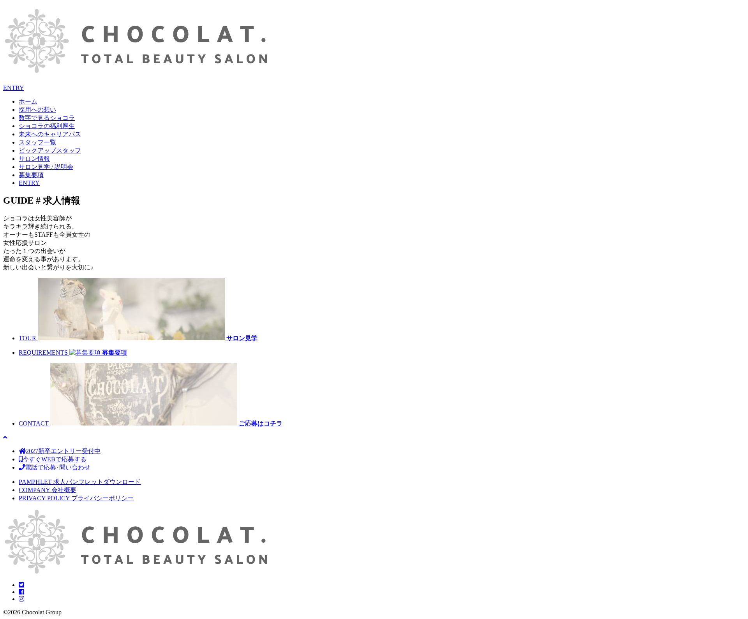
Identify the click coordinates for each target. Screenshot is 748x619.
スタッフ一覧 (37, 142)
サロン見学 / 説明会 (46, 167)
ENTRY (13, 87)
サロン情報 (34, 158)
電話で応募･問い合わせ (57, 467)
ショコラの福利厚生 (47, 126)
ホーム (28, 101)
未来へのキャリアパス (50, 134)
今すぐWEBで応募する (54, 459)
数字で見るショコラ (47, 117)
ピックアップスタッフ (50, 150)
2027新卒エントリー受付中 (63, 451)
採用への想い (37, 109)
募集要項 (31, 175)
